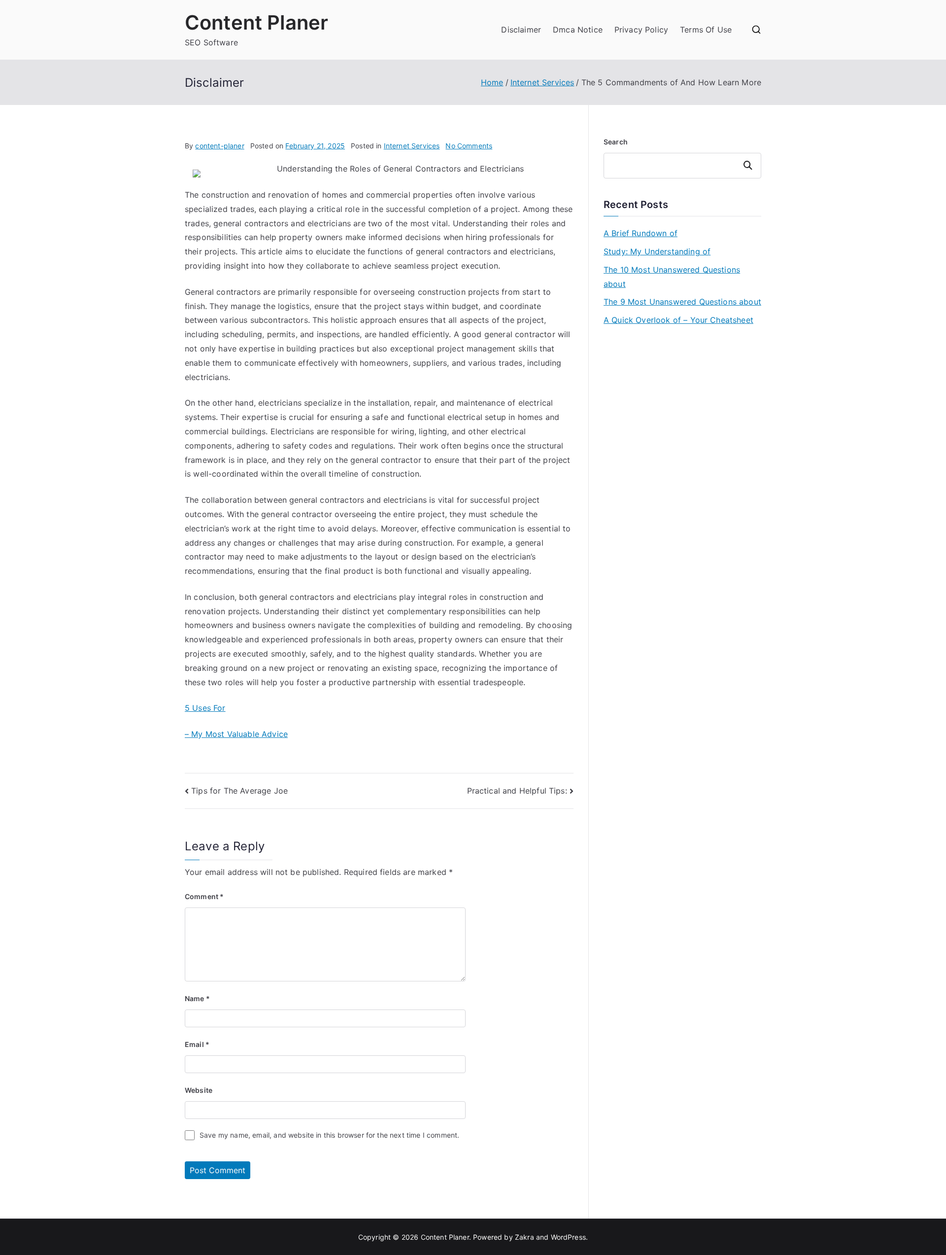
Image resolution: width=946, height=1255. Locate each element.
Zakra (524, 1237)
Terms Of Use (706, 30)
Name (197, 998)
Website (198, 1090)
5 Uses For (205, 708)
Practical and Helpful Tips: (517, 791)
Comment (204, 896)
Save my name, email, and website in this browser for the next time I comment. (329, 1135)
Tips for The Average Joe (239, 791)
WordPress (568, 1237)
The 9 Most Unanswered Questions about (682, 302)
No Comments (468, 145)
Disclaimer (521, 30)
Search (616, 142)
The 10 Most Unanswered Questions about (672, 277)
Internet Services (412, 145)
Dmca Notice (578, 30)
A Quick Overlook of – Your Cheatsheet (678, 320)
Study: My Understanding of (657, 251)
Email (197, 1044)
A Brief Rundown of (640, 233)
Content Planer (256, 22)
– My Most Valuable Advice (236, 734)
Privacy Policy (641, 30)
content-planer (219, 145)
